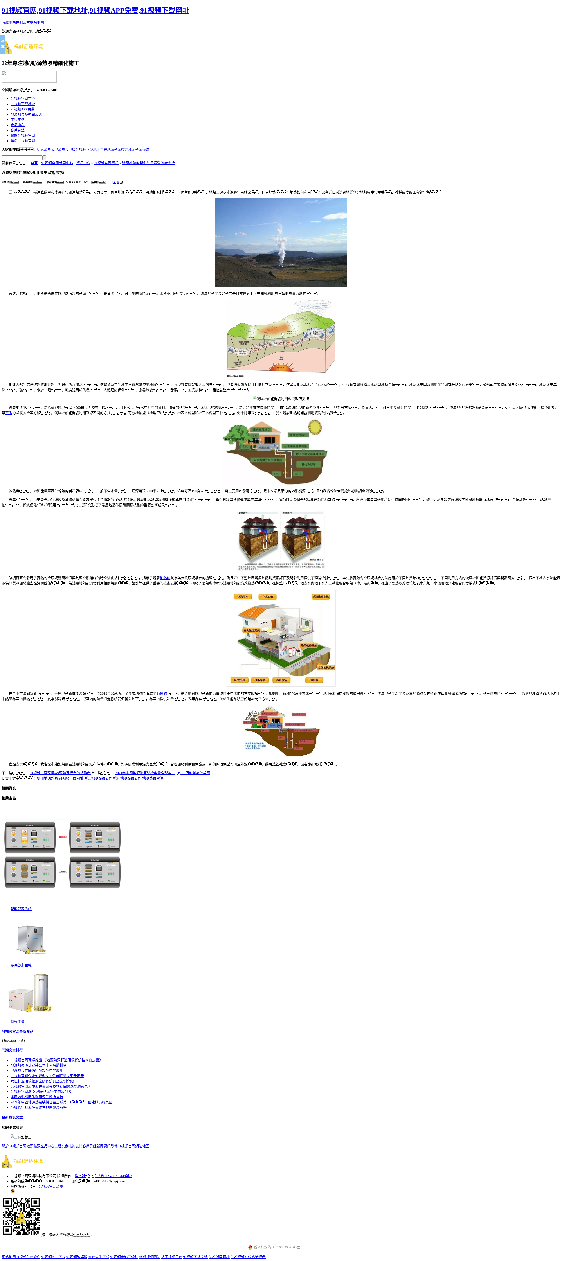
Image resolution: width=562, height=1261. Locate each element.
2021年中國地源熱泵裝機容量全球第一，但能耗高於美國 (162, 773)
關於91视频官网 (23, 135)
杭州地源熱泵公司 (127, 778)
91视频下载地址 (23, 104)
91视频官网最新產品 (17, 1031)
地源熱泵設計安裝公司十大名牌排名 (39, 1065)
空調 (8, 413)
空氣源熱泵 (45, 149)
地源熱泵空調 (65, 149)
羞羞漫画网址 (219, 1257)
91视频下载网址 (71, 778)
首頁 (34, 163)
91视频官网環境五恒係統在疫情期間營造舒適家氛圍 (51, 1086)
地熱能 (165, 578)
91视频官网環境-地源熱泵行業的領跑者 (60, 773)
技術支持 (75, 1146)
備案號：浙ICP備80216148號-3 (103, 1176)
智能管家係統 (21, 909)
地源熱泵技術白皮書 (26, 114)
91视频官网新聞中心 (57, 163)
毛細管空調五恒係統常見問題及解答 (39, 1107)
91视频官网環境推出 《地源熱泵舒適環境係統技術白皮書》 (57, 1060)
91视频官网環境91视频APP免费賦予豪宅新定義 (47, 1076)
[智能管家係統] (62, 905)
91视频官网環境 (51, 1186)
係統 (163, 693)
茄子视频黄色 (171, 1257)
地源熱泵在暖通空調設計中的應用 (37, 1070)
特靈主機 (18, 1022)
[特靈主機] (30, 1017)
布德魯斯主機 (21, 965)
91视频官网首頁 (23, 99)
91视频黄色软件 (28, 1257)
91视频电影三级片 (124, 1257)
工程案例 (18, 120)
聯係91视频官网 (23, 141)
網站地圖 (37, 22)
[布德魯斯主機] (30, 961)
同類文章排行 (12, 1050)
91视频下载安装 (195, 1257)
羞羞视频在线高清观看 (248, 1257)
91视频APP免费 (23, 109)
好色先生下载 (98, 1257)
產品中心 (18, 125)
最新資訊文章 (12, 1117)
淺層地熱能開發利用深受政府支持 (148, 163)
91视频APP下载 (53, 1257)
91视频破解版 (76, 1257)
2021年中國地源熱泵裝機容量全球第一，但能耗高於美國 (61, 1102)
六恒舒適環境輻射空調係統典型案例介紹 (42, 1081)
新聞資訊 (104, 1146)
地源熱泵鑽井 (117, 149)
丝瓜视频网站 (149, 1257)
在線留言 (23, 22)
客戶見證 (18, 130)
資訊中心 (83, 163)
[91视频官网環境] (26, 52)
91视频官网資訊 (106, 163)
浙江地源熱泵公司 (98, 778)
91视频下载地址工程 (91, 149)
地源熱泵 (33, 1146)
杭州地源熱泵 (47, 778)
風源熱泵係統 (138, 149)
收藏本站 (9, 22)
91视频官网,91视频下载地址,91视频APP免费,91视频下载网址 (95, 10)
